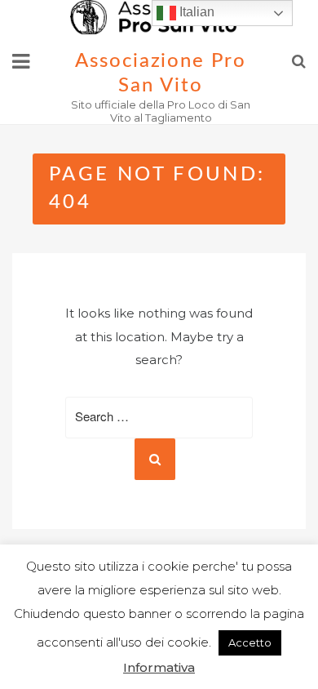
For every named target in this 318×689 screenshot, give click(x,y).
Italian (195, 12)
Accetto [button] (250, 642)
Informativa (159, 667)
